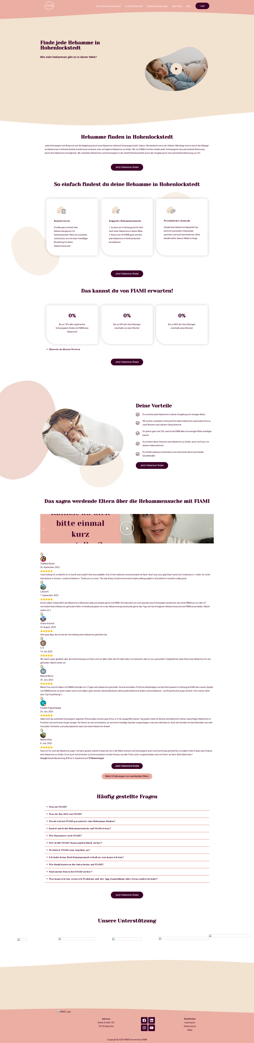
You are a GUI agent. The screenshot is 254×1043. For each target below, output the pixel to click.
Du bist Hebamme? (134, 6)
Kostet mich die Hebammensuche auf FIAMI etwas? (80, 828)
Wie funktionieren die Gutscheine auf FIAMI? (76, 864)
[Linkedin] (151, 1020)
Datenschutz (190, 1026)
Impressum (190, 1022)
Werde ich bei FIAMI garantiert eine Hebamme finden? (82, 821)
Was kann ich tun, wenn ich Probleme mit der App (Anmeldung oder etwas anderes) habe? (103, 879)
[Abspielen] (127, 528)
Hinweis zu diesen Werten (64, 349)
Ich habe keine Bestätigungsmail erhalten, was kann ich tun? (86, 857)
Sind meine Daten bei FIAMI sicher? (70, 871)
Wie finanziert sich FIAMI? (65, 835)
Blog (188, 6)
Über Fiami (177, 6)
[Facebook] (144, 1020)
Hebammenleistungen (157, 6)
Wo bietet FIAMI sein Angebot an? (69, 850)
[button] (127, 349)
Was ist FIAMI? (58, 806)
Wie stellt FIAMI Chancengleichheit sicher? (75, 842)
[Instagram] (144, 1027)
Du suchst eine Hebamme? (108, 6)
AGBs (189, 1030)
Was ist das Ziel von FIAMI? (65, 814)
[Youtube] (151, 1027)
